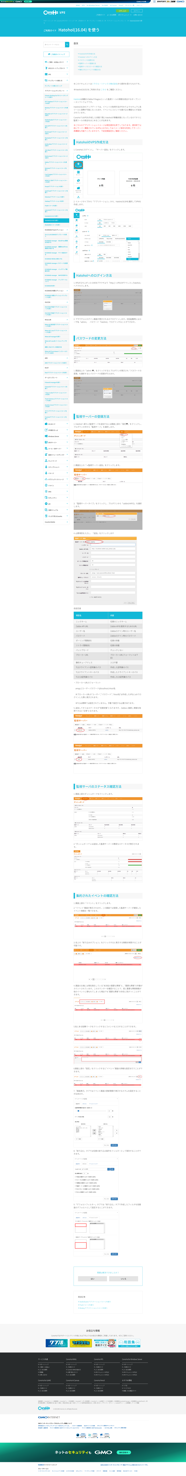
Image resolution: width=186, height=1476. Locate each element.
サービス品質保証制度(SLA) (84, 1403)
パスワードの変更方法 (87, 60)
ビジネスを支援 (70, 1471)
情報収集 (105, 1471)
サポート (139, 5)
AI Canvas (113, 5)
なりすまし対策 (108, 1428)
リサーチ (98, 1471)
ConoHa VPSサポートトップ (65, 21)
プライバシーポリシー (108, 1403)
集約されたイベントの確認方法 (90, 69)
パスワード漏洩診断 (77, 1425)
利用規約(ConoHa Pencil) (138, 1401)
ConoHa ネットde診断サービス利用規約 (102, 1401)
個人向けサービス (127, 1471)
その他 (135, 1471)
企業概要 (128, 1403)
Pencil (121, 5)
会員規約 (40, 1401)
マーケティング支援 (89, 1471)
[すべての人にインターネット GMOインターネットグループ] (171, 1)
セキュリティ (79, 1471)
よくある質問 (111, 15)
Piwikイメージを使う (87, 1305)
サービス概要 (135, 1403)
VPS (83, 5)
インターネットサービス (44, 1471)
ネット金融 (112, 1471)
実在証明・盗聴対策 (43, 1428)
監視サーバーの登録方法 (87, 63)
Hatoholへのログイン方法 (88, 57)
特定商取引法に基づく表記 (54, 1403)
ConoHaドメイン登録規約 (51, 1401)
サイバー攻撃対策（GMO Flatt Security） (92, 1428)
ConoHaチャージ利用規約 (67, 1401)
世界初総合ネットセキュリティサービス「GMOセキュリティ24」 (54, 1425)
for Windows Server (93, 5)
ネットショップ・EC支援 (58, 1471)
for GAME (105, 5)
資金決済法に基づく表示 (69, 1403)
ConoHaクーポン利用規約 (83, 1401)
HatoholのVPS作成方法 (87, 54)
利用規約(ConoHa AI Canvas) (122, 1401)
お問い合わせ (138, 15)
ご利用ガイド (100, 15)
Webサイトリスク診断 (89, 1425)
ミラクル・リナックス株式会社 (105, 83)
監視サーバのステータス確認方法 (90, 66)
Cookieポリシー (119, 1403)
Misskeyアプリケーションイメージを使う (93, 1308)
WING (78, 5)
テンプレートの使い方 (96, 21)
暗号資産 (119, 1471)
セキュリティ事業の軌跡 (120, 1428)
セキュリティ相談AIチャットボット (105, 1425)
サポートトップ (48, 21)
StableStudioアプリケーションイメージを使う (95, 1302)
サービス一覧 (129, 5)
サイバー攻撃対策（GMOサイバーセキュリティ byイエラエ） (65, 1428)
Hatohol (77, 99)
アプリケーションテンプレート (116, 21)
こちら (103, 89)
